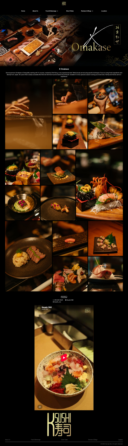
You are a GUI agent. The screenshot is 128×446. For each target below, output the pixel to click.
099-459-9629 (58, 300)
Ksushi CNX (70, 300)
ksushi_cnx (57, 302)
